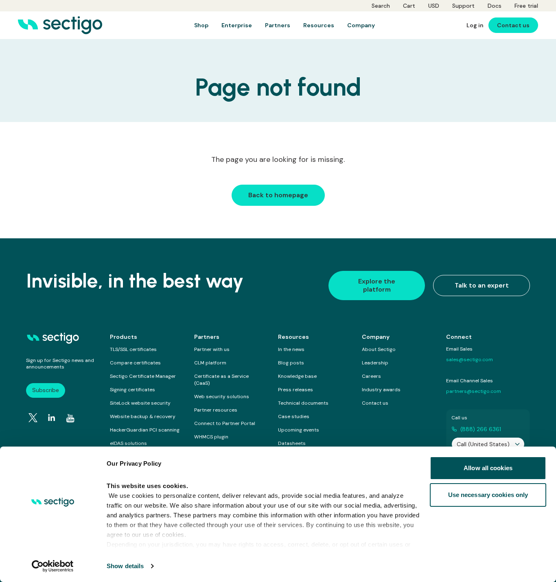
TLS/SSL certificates (133, 349)
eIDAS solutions (128, 443)
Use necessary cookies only (488, 494)
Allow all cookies (488, 467)
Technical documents (303, 403)
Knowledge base (297, 376)
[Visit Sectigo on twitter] (33, 418)
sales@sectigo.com (469, 359)
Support (463, 5)
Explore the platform (376, 285)
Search (381, 5)
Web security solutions (221, 396)
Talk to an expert (482, 285)
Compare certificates (135, 363)
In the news (291, 349)
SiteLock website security (140, 403)
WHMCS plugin (211, 437)
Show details (125, 565)
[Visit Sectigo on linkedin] (52, 418)
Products (123, 336)
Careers (371, 376)
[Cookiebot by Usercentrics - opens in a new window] (52, 566)
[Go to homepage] (60, 25)
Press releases (295, 389)
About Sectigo (379, 349)
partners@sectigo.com (473, 391)
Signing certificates (132, 389)
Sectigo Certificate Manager (143, 376)
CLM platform (210, 363)
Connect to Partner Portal (224, 423)
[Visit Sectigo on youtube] (70, 418)
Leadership (375, 363)
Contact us (375, 403)
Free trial (526, 5)
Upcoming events (298, 430)
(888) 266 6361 (480, 429)
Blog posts (291, 363)
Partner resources (215, 410)
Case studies (293, 416)
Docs (494, 5)
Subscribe (45, 390)
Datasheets (292, 443)
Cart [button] (409, 5)
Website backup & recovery (142, 416)
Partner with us (212, 349)
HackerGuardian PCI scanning (144, 430)
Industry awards (381, 389)
